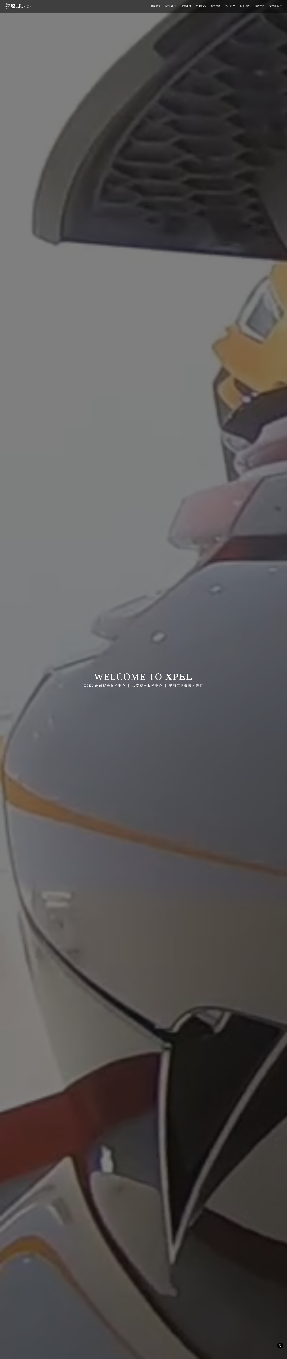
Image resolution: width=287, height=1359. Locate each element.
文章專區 (274, 6)
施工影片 (230, 6)
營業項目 (186, 6)
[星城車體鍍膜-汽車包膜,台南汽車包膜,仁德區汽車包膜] (17, 6)
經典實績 (215, 6)
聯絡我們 (259, 6)
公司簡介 (155, 6)
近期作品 (201, 6)
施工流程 (245, 6)
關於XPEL (170, 6)
